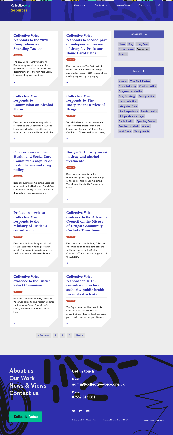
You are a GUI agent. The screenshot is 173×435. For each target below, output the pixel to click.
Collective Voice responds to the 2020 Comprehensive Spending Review (30, 42)
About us (78, 5)
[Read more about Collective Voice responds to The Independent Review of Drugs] (67, 138)
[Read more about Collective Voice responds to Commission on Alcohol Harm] (14, 138)
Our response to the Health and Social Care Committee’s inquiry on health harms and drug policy (32, 161)
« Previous (43, 335)
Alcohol (123, 81)
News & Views (123, 5)
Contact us (144, 5)
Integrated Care (128, 106)
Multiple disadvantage (131, 116)
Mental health (149, 111)
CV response (126, 49)
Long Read (142, 44)
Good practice (147, 96)
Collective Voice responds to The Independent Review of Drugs (85, 102)
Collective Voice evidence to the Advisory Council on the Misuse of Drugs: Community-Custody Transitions (86, 221)
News (122, 44)
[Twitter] (73, 410)
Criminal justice (147, 86)
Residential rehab (129, 126)
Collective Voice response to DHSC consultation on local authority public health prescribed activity (85, 285)
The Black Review (140, 81)
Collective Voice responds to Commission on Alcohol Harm (33, 102)
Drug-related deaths (130, 91)
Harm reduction (128, 101)
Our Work (99, 5)
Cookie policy (159, 420)
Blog (130, 44)
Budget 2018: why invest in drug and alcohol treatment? (86, 156)
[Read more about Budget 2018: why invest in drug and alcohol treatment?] (67, 199)
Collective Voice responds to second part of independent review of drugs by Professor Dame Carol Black (86, 44)
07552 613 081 (83, 397)
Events (123, 54)
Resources (143, 49)
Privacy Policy (149, 420)
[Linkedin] (80, 410)
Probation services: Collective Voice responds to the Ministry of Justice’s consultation (30, 221)
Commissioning (127, 86)
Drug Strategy (127, 96)
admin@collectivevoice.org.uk (98, 384)
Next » (79, 335)
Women (146, 126)
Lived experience (128, 111)
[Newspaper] (87, 410)
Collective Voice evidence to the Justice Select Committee (31, 280)
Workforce (125, 131)
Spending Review (146, 121)
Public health (126, 121)
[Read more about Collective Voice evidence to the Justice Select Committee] (14, 323)
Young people (141, 131)
